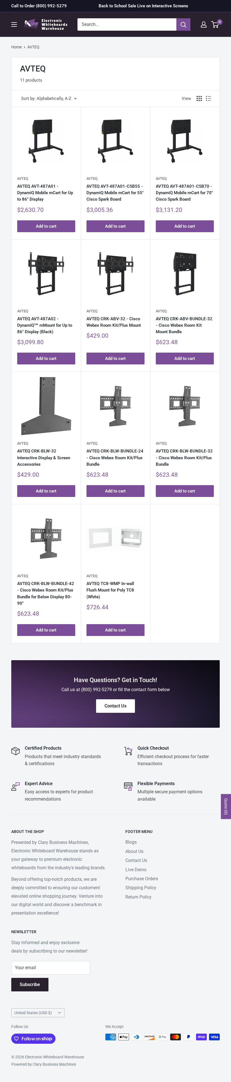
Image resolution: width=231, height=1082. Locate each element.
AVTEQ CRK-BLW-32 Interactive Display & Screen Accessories (43, 458)
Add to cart (46, 226)
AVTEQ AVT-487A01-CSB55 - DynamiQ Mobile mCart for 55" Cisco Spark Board (115, 193)
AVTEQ (33, 47)
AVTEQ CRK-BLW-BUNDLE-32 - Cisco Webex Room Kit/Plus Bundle (184, 458)
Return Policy (138, 897)
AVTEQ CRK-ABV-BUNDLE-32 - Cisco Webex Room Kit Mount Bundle (184, 325)
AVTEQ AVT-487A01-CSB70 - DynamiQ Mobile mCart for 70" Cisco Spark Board (184, 193)
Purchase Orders (141, 878)
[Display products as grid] (199, 98)
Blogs (131, 842)
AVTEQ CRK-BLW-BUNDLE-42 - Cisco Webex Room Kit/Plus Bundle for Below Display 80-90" (45, 593)
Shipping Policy (140, 887)
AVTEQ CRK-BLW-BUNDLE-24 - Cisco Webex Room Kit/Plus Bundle (114, 458)
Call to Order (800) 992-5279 (39, 5)
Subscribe (30, 984)
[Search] (183, 24)
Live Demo (135, 869)
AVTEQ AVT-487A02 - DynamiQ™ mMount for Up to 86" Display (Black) (44, 325)
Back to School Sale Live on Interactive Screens (143, 5)
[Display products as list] (208, 98)
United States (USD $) (33, 1013)
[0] (215, 24)
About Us (134, 851)
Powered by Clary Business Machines (43, 1064)
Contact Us (136, 860)
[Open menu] (14, 24)
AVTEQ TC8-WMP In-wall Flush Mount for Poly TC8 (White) (110, 590)
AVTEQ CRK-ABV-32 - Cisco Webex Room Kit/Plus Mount (113, 322)
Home (16, 47)
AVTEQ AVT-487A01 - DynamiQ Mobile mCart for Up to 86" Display (45, 193)
